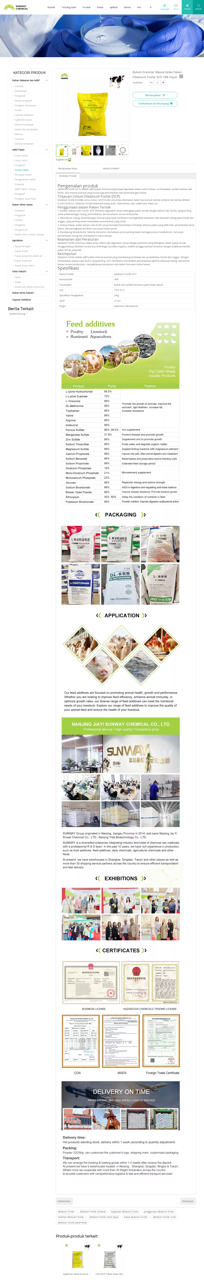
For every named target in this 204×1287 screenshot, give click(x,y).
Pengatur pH (21, 229)
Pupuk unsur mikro (24, 265)
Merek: (106, 168)
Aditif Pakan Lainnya (25, 189)
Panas (100, 7)
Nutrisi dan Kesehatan (26, 129)
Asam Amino (21, 155)
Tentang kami (68, 7)
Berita (127, 7)
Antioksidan (21, 90)
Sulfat (18, 282)
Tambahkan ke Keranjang (153, 103)
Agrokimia (17, 240)
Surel (176, 9)
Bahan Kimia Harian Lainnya (29, 234)
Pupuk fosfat (21, 251)
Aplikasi (114, 7)
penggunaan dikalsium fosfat (159, 1211)
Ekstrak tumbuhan (24, 143)
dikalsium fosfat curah (164, 1216)
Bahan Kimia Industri (23, 292)
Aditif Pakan (18, 149)
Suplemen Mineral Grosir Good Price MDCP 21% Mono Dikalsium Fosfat (77, 1273)
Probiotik (19, 184)
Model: (61, 168)
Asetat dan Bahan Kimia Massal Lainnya (33, 286)
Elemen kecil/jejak (24, 124)
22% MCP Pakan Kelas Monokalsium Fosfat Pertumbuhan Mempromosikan (109, 1273)
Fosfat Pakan (22, 169)
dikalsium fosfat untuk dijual (103, 1216)
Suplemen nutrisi (23, 119)
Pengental (20, 95)
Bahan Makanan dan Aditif (26, 80)
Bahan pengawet (23, 100)
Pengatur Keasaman (25, 105)
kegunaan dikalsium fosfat (124, 1211)
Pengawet (20, 165)
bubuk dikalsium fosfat (135, 1216)
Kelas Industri (19, 271)
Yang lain (19, 138)
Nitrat (18, 277)
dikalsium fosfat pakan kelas (72, 1222)
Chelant (19, 220)
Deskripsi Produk (67, 175)
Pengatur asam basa (25, 198)
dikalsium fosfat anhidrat (93, 1211)
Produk (86, 7)
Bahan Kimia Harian (22, 204)
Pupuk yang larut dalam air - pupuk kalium (33, 255)
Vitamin (18, 134)
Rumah (51, 7)
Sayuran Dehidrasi (24, 114)
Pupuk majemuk (23, 260)
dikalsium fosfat (66, 1211)
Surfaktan (20, 210)
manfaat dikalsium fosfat (71, 1216)
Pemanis (19, 86)
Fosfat (18, 110)
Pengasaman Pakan (25, 179)
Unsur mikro (21, 160)
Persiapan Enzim (23, 174)
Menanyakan (153, 95)
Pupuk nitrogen (22, 246)
